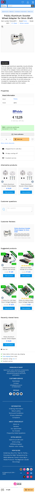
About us (16, 424)
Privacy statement (16, 415)
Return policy (16, 411)
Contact (16, 383)
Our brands (16, 431)
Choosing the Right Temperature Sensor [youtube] (16, 455)
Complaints (16, 417)
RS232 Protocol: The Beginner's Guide (16, 459)
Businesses (16, 381)
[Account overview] (26, 2)
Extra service (16, 437)
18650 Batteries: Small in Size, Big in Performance (16, 457)
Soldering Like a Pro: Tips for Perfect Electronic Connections (16, 453)
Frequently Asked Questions (16, 433)
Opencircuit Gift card (16, 439)
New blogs (16, 450)
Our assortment (16, 428)
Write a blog (16, 442)
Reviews (16, 426)
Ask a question (11, 208)
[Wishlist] (21, 2)
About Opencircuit (16, 421)
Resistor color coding (16, 446)
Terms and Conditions (16, 413)
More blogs (16, 462)
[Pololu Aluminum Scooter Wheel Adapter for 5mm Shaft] (7, 233)
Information (16, 406)
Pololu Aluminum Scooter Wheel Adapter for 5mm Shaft (22, 230)
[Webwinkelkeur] (17, 484)
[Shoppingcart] (31, 2)
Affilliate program (16, 444)
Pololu (16, 99)
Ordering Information (16, 409)
